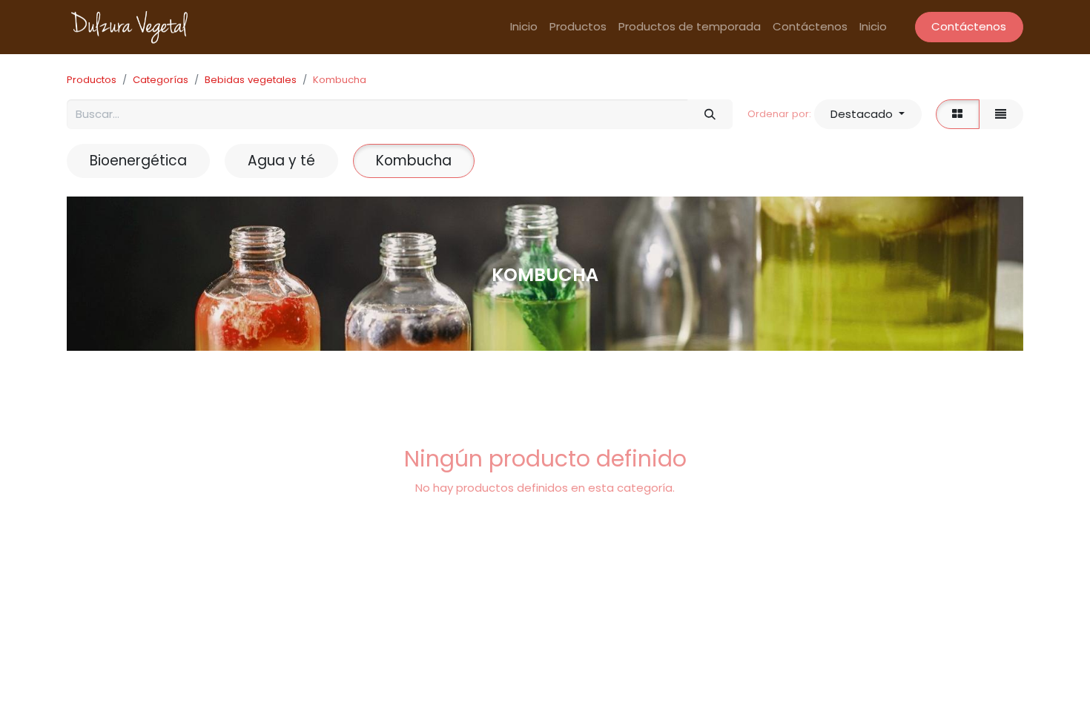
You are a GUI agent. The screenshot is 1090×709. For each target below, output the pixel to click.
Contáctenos (968, 26)
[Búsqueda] (709, 114)
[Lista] (1001, 114)
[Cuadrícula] (958, 114)
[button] (868, 114)
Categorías (160, 80)
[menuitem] (524, 27)
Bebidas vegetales (251, 80)
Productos (91, 80)
